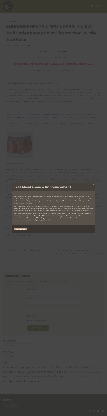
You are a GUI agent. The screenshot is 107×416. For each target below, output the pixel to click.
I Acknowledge (20, 229)
